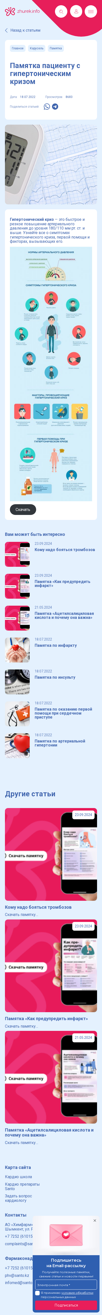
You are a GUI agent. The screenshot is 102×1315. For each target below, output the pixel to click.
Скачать (23, 509)
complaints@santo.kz (23, 1243)
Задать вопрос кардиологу (18, 1198)
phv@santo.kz (17, 1275)
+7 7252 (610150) (20, 1268)
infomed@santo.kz (21, 1282)
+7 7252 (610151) (20, 1236)
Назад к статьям (25, 30)
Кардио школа (18, 1176)
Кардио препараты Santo (22, 1186)
